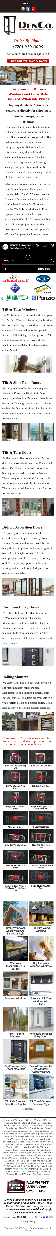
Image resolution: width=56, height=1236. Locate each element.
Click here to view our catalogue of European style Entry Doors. (27, 637)
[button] (24, 82)
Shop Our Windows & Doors (28, 60)
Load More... (28, 1109)
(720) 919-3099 (28, 46)
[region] (28, 75)
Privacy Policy (28, 1221)
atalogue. (46, 707)
